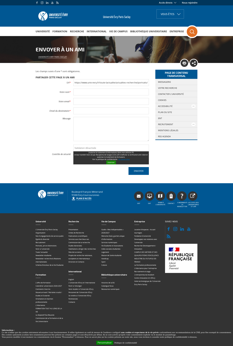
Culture (104, 265)
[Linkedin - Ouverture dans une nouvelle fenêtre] (47, 2)
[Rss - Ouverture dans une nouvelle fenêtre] (57, 2)
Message (67, 118)
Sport (103, 262)
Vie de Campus (118, 31)
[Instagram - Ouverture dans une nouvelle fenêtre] (42, 2)
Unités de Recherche (76, 233)
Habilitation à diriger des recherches (82, 249)
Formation (59, 31)
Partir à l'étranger (75, 286)
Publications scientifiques (77, 236)
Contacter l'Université (171, 94)
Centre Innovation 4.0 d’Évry (144, 278)
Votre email (65, 101)
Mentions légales (168, 130)
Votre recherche (167, 88)
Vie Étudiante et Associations (112, 246)
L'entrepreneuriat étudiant (144, 275)
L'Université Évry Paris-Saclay (47, 229)
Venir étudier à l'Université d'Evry (80, 289)
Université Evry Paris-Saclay (52, 57)
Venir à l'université (42, 249)
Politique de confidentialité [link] (125, 343)
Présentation (73, 229)
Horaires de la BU (108, 283)
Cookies (162, 100)
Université (43, 31)
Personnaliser (105, 342)
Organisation (40, 233)
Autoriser (111, 162)
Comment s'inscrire (43, 289)
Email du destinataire (60, 110)
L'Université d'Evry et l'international (81, 283)
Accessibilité (165, 106)
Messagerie (164, 82)
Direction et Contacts (76, 262)
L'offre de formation (43, 283)
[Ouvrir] (193, 106)
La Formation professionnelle (145, 265)
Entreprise (177, 31)
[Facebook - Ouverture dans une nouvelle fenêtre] (37, 2)
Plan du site (165, 112)
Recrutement (165, 124)
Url (69, 82)
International (97, 31)
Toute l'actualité (42, 252)
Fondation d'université (142, 236)
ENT (160, 118)
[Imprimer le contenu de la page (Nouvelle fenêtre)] (184, 63)
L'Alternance (40, 305)
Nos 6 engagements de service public (50, 236)
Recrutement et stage (142, 271)
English (71, 279)
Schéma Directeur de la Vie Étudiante (50, 265)
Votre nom (65, 92)
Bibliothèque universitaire (148, 31)
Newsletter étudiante (43, 255)
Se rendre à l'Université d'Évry (79, 295)
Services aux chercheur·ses (78, 239)
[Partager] (193, 63)
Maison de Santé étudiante (111, 255)
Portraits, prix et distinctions (46, 246)
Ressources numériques (110, 289)
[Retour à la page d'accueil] (53, 15)
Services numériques (109, 242)
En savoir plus (124, 159)
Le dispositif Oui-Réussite (45, 315)
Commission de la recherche (79, 242)
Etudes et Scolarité (43, 295)
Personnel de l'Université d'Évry (80, 292)
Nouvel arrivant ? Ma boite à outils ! (49, 292)
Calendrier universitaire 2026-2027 (49, 286)
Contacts (71, 302)
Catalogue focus (107, 286)
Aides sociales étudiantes (110, 249)
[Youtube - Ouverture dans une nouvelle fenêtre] (52, 2)
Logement (105, 252)
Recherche (77, 31)
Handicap (105, 258)
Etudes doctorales (75, 246)
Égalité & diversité (42, 239)
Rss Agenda (164, 136)
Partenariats (73, 299)
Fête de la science (75, 252)
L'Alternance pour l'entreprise (145, 268)
